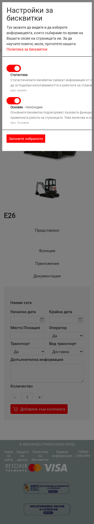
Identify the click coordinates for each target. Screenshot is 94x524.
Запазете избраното (26, 138)
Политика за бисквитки (27, 49)
